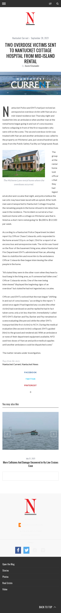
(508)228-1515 (32, 519)
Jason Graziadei (32, 65)
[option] (30, 439)
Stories (5, 570)
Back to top (46, 607)
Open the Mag (8, 564)
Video (4, 589)
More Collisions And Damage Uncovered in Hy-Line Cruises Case (30, 464)
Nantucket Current (20, 38)
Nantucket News (30, 364)
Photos (5, 576)
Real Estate (7, 583)
